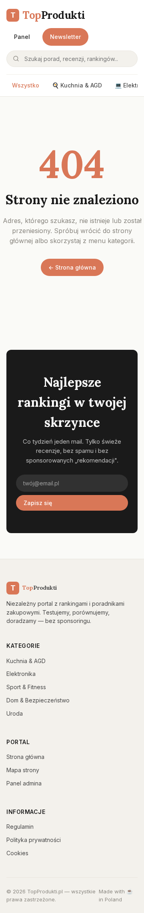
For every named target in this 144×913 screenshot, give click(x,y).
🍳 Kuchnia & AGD (77, 85)
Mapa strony (22, 770)
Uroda (14, 713)
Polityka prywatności (33, 839)
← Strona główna (72, 267)
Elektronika (21, 673)
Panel (22, 36)
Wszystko (25, 85)
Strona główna (25, 756)
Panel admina (24, 783)
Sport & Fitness (26, 687)
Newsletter (65, 36)
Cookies (17, 853)
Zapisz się (38, 502)
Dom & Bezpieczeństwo (38, 700)
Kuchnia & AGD (26, 660)
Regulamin (20, 826)
